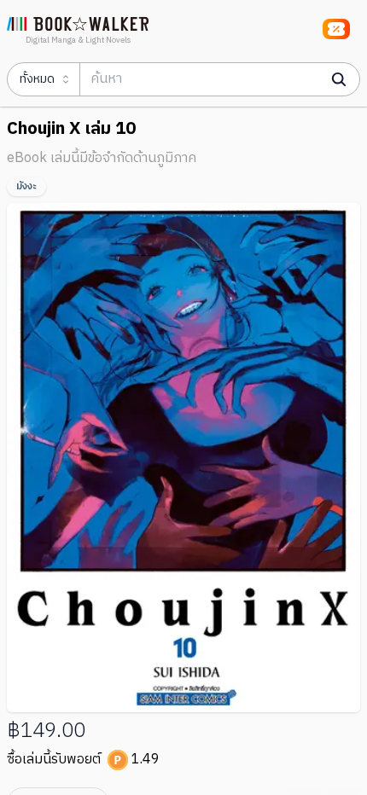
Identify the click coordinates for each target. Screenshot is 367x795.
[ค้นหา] (339, 79)
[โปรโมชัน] (336, 29)
